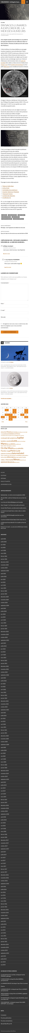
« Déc (2, 421)
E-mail (3, 310)
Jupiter (20, 437)
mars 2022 (3, 692)
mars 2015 (3, 935)
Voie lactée (9, 460)
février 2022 (4, 695)
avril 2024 (3, 620)
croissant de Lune (7, 438)
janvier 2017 (4, 872)
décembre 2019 (5, 770)
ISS (16, 438)
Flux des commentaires (6, 1020)
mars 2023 (3, 657)
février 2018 (4, 834)
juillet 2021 (4, 715)
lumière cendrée (6, 441)
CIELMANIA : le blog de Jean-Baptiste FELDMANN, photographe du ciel (11, 2)
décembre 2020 (5, 736)
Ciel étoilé (3, 475)
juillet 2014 (4, 959)
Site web (3, 317)
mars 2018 (3, 831)
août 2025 (3, 573)
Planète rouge (5, 451)
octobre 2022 (4, 672)
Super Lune (15, 455)
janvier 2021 (4, 733)
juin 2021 (3, 718)
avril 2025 (3, 585)
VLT (5, 459)
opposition (15, 448)
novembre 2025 (5, 565)
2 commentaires (8, 394)
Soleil (21, 453)
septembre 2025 (5, 570)
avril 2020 (3, 759)
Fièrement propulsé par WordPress (8, 1031)
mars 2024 (3, 623)
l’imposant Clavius (7, 194)
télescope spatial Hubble (20, 457)
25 (14, 417)
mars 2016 (3, 901)
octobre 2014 (4, 950)
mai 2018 (3, 825)
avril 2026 (3, 550)
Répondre (7, 253)
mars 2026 (3, 553)
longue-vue (4, 64)
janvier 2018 (4, 837)
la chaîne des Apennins (8, 195)
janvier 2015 (4, 941)
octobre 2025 (4, 567)
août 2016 (3, 886)
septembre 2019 (5, 779)
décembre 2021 (5, 701)
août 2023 (3, 643)
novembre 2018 (5, 808)
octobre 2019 (4, 776)
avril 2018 (3, 828)
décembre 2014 (5, 944)
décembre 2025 (5, 562)
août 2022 (3, 678)
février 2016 (4, 904)
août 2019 (3, 782)
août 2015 (3, 921)
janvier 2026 (4, 559)
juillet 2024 (4, 611)
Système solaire (21, 455)
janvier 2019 (4, 802)
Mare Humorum (12, 215)
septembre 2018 (5, 814)
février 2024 (4, 625)
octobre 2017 (4, 846)
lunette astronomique (17, 64)
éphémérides (5, 462)
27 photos (11, 362)
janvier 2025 (4, 594)
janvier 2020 (4, 767)
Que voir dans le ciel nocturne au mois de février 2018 (14, 232)
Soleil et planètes (5, 481)
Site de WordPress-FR (6, 1023)
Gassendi (4, 215)
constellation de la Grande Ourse (7, 435)
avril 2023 (3, 654)
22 (2, 417)
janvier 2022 (4, 698)
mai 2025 (3, 582)
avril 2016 (3, 898)
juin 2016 (3, 892)
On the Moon (7, 448)
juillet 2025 (4, 576)
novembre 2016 (5, 877)
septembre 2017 (5, 848)
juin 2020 (3, 753)
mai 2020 (3, 756)
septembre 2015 (5, 918)
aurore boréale (24, 432)
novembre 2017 (5, 843)
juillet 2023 (4, 646)
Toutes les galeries (6, 398)
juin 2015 (3, 927)
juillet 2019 (4, 785)
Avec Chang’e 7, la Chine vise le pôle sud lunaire (12, 505)
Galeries (7, 342)
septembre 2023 (5, 640)
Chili (2, 433)
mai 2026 (3, 547)
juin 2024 (3, 614)
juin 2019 (3, 788)
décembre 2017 (5, 840)
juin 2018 (3, 822)
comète (5, 434)
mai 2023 (3, 651)
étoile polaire (16, 462)
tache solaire (4, 457)
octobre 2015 (4, 915)
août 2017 (3, 851)
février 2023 (4, 660)
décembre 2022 (5, 666)
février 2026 (4, 556)
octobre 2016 (4, 880)
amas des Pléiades (6, 432)
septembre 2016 (5, 883)
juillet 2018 (4, 820)
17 (10, 414)
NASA (13, 444)
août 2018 (3, 817)
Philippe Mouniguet (7, 218)
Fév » (26, 421)
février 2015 (4, 938)
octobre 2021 (4, 707)
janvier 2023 (4, 663)
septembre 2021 (5, 709)
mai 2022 (3, 686)
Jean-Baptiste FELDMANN (15, 34)
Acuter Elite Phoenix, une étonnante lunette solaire (13, 508)
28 (26, 417)
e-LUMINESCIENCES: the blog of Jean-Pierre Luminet (14, 983)
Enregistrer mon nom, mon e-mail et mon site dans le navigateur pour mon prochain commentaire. (14, 325)
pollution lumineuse (6, 453)
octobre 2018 (4, 811)
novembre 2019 (5, 773)
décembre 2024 (5, 596)
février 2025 (4, 591)
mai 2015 (3, 930)
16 (6, 414)
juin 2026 (3, 544)
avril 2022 (3, 689)
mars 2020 (3, 762)
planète (20, 448)
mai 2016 (3, 895)
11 (14, 412)
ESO (14, 438)
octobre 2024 (4, 602)
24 (10, 417)
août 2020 (3, 747)
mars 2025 (3, 588)
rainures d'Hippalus (18, 218)
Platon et (8, 186)
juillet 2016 (4, 889)
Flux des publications (6, 1018)
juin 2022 (3, 683)
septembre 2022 (5, 675)
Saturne (15, 453)
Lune (14, 440)
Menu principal (27, 2)
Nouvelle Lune (18, 444)
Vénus (16, 459)
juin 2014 (3, 961)
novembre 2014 (5, 947)
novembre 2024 (5, 599)
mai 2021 (3, 721)
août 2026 (3, 538)
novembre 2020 (5, 738)
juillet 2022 (4, 680)
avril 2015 (3, 933)
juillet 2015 (4, 924)
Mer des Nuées (15, 216)
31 (10, 419)
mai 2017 (3, 860)
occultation (13, 445)
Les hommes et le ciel (6, 484)
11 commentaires (8, 368)
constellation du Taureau (19, 435)
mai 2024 (3, 617)
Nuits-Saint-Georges (6, 445)
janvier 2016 (4, 906)
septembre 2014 (5, 953)
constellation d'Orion (13, 434)
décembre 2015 (5, 909)
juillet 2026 (4, 541)
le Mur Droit (5, 188)
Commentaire (5, 283)
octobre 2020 (4, 741)
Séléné (26, 455)
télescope (6, 66)
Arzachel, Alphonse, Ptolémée (10, 192)
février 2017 (4, 869)
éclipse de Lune (22, 460)
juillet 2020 (4, 750)
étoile (12, 462)
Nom (2, 303)
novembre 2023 (5, 634)
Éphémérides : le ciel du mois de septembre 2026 (13, 495)
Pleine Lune (15, 450)
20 (22, 414)
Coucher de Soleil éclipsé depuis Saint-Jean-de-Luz (13, 519)
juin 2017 (3, 857)
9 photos (11, 388)
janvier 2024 (4, 628)
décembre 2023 (5, 631)
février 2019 (4, 799)
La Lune (3, 22)
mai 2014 (3, 964)
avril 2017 (3, 863)
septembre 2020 (5, 744)
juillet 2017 (4, 854)
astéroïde (19, 432)
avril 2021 (3, 724)
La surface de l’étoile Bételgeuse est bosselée (12, 502)
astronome (14, 432)
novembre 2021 (5, 704)
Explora (3, 986)
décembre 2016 (5, 875)
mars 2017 (3, 866)
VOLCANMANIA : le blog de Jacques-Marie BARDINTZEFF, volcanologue (13, 1003)
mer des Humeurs (6, 216)
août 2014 (3, 956)
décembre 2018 (5, 805)
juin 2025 (3, 579)
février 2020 (4, 764)
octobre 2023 (4, 637)
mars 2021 (3, 727)
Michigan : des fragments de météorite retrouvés (13, 226)
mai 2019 (3, 791)
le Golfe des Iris (6, 197)
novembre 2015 (5, 912)
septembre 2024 (5, 605)
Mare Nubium (21, 215)
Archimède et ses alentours (9, 190)
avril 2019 (3, 793)
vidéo (2, 460)
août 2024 (3, 608)
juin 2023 (3, 649)
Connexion (3, 1015)
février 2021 (4, 730)
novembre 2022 (5, 669)
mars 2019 (3, 796)
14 (26, 412)
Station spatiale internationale (7, 455)
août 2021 (3, 712)
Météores (3, 478)
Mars (3, 443)
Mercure (8, 444)
